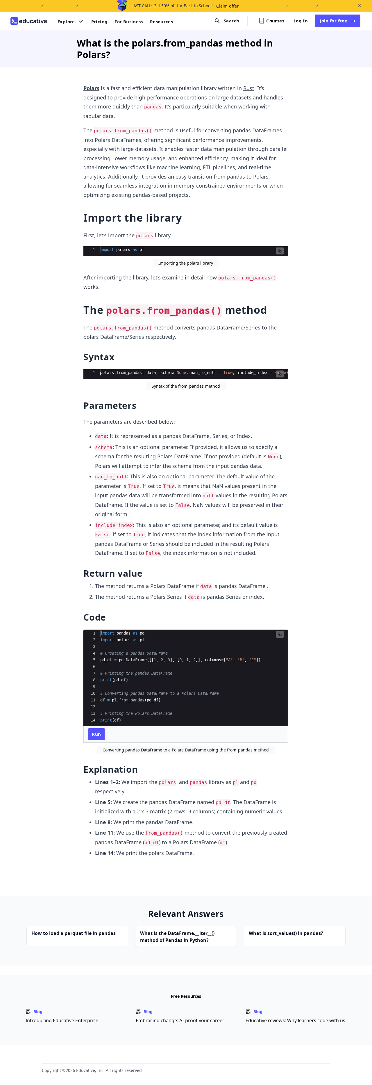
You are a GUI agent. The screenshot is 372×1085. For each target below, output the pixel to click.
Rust (248, 88)
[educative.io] (28, 21)
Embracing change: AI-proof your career (180, 1020)
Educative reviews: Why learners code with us (295, 1020)
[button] (280, 250)
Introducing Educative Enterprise (62, 1020)
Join (333, 21)
